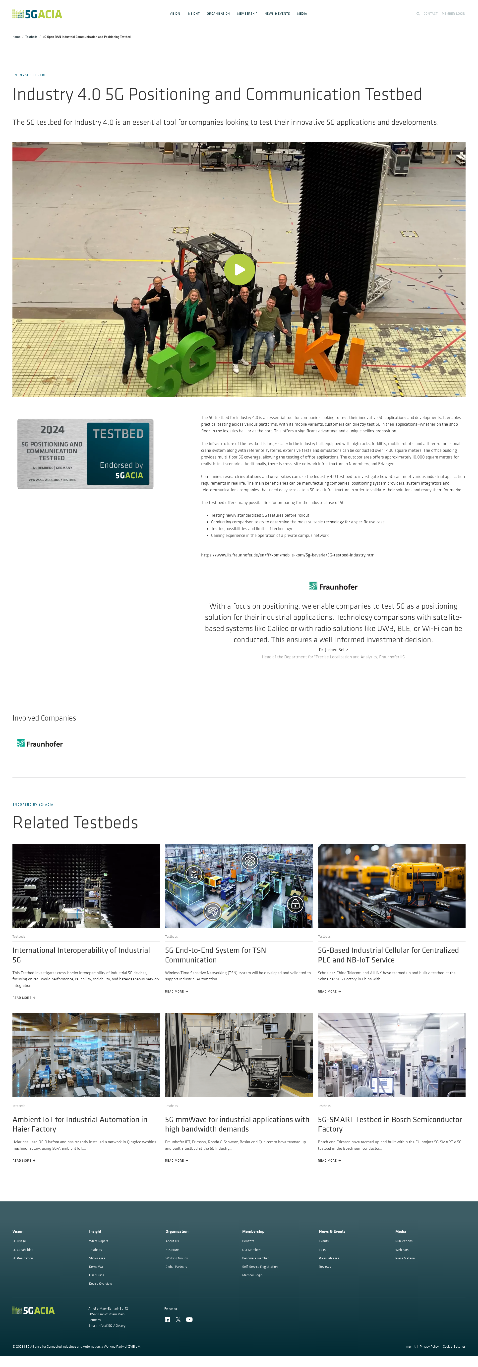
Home (16, 37)
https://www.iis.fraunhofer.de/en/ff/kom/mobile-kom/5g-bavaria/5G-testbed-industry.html (288, 555)
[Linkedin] (167, 1319)
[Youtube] (189, 1319)
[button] (239, 269)
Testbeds (31, 37)
